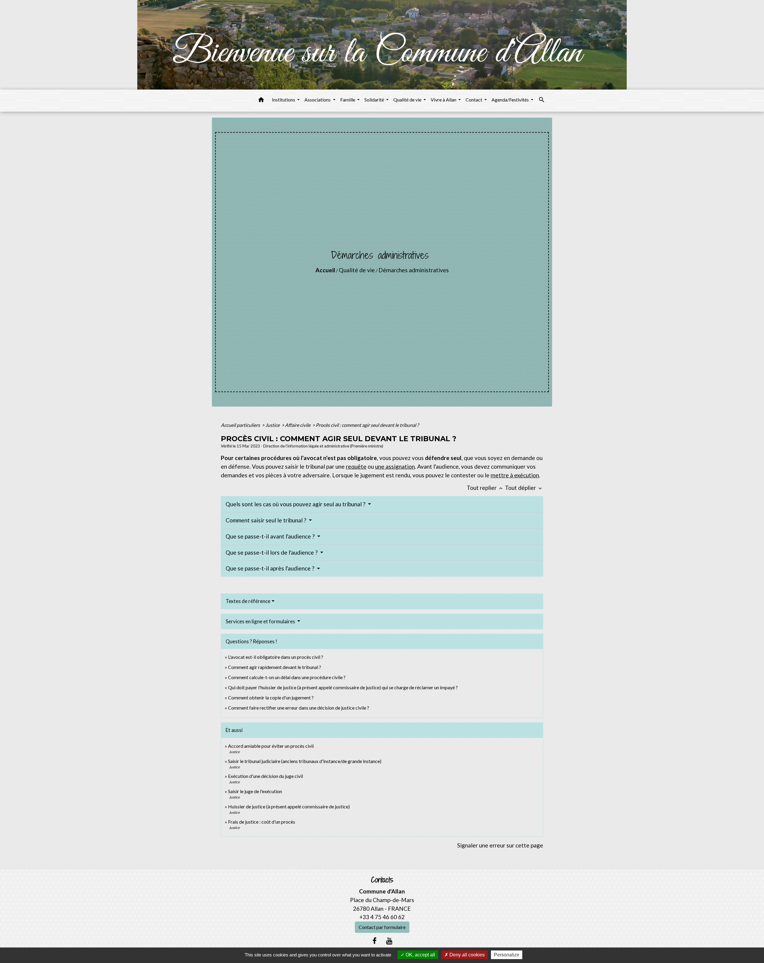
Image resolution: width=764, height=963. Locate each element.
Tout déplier (524, 487)
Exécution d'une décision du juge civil (266, 776)
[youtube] (389, 940)
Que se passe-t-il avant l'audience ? (271, 536)
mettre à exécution (515, 475)
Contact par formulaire (382, 927)
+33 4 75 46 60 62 (382, 916)
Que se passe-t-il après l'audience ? (270, 568)
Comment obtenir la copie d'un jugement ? (271, 697)
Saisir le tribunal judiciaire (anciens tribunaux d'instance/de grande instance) (304, 761)
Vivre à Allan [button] (444, 99)
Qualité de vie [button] (407, 99)
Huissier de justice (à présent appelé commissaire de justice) (289, 806)
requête (356, 466)
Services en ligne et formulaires (261, 621)
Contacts (382, 880)
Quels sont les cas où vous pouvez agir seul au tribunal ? (296, 504)
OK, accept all (419, 954)
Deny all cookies (466, 954)
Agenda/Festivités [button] (511, 99)
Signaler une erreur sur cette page (500, 845)
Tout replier (485, 487)
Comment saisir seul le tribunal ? (266, 520)
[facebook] (375, 940)
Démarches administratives (413, 270)
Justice (273, 425)
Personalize (506, 954)
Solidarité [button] (374, 99)
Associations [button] (318, 99)
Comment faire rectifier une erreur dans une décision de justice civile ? (298, 707)
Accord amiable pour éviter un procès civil (271, 746)
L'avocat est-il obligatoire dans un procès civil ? (275, 657)
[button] (261, 100)
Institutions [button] (284, 99)
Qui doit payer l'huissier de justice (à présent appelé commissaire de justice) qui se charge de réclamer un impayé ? (343, 687)
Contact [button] (474, 99)
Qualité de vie (357, 270)
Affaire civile (298, 425)
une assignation (395, 466)
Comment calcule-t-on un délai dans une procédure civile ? (287, 677)
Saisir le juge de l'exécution (255, 791)
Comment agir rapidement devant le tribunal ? (274, 667)
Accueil (325, 270)
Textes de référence (248, 601)
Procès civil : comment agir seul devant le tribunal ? (367, 425)
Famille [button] (348, 99)
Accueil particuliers (241, 425)
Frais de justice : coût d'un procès (261, 821)
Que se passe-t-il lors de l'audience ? (272, 552)
